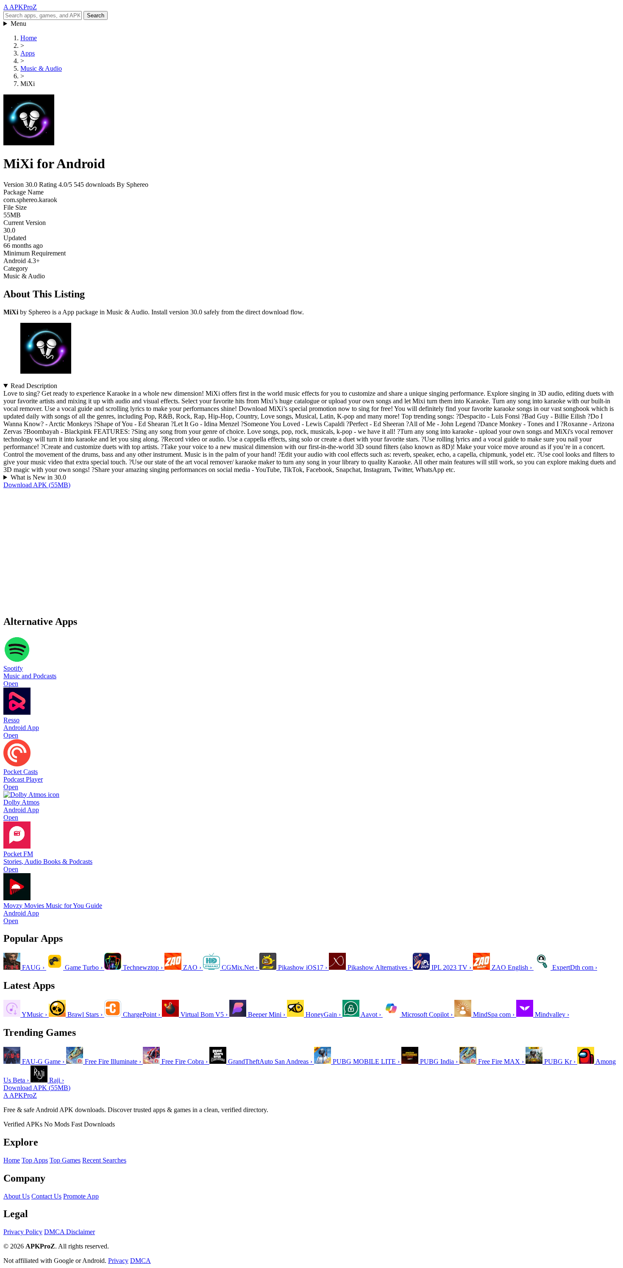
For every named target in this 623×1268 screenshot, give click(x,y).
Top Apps (35, 1160)
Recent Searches (104, 1160)
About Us (16, 1196)
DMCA (140, 1260)
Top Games (65, 1160)
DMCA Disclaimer (69, 1231)
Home (11, 1160)
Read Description (34, 385)
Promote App (81, 1196)
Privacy (118, 1260)
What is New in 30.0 (38, 477)
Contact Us (46, 1196)
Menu (18, 23)
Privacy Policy (22, 1231)
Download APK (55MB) (36, 484)
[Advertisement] (257, 548)
